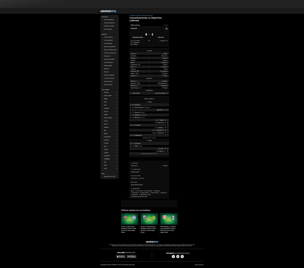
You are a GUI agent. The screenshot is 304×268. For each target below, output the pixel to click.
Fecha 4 (166, 25)
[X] (173, 256)
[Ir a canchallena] (108, 11)
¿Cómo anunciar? (199, 264)
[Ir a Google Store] (131, 256)
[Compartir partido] (166, 28)
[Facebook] (182, 256)
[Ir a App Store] (120, 256)
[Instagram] (177, 256)
